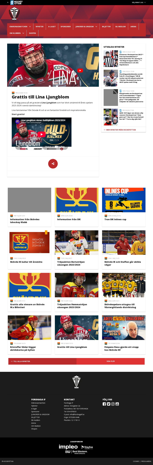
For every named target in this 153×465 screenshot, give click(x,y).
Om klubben (15, 33)
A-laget (52, 26)
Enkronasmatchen (18, 26)
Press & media (146, 461)
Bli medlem (120, 26)
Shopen (32, 33)
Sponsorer (66, 26)
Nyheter (39, 26)
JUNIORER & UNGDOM (85, 26)
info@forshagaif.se (77, 414)
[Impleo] (68, 447)
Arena (133, 26)
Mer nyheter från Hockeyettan (121, 130)
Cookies (136, 461)
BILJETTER (106, 26)
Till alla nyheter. (21, 361)
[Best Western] (76, 452)
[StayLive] (87, 447)
